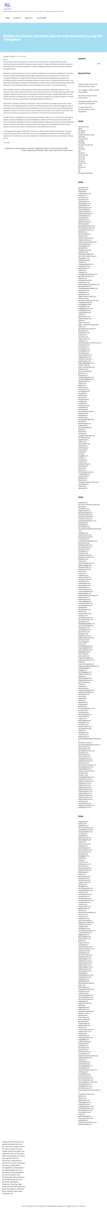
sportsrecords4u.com (85, 955)
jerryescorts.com (84, 640)
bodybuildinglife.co (84, 668)
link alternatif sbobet (15, 1187)
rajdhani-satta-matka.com (87, 296)
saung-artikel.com (84, 585)
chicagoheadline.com (85, 832)
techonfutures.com (84, 1052)
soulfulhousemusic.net (85, 761)
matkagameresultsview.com (87, 274)
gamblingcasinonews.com (86, 226)
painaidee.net (82, 608)
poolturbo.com (83, 387)
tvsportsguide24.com (85, 648)
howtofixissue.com (84, 216)
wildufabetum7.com (84, 807)
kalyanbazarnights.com (86, 254)
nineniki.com (82, 262)
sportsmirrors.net (84, 632)
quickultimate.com (84, 747)
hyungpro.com (83, 616)
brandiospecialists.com (85, 264)
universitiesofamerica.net (86, 228)
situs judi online (83, 139)
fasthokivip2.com (83, 587)
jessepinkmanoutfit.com (86, 557)
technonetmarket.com (85, 999)
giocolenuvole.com (84, 876)
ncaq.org (81, 860)
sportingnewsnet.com (85, 618)
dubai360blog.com (84, 652)
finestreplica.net (83, 987)
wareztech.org (83, 553)
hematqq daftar (18, 1168)
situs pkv (18, 1142)
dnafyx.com (82, 874)
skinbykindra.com (84, 1100)
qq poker (13, 1189)
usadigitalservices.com (85, 309)
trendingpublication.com (86, 777)
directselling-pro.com (85, 1110)
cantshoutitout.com (84, 208)
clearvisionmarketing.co (86, 1011)
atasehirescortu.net (84, 636)
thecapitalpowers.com (85, 767)
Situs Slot (17, 18)
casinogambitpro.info (85, 515)
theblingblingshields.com (86, 624)
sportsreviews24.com (85, 650)
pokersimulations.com (85, 947)
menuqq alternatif (8, 1142)
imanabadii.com (83, 484)
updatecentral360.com (86, 692)
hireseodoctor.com (84, 939)
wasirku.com (82, 383)
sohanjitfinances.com (85, 759)
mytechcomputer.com (85, 1118)
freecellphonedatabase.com (87, 541)
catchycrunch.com (84, 844)
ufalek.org (81, 662)
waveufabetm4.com (85, 971)
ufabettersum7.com (85, 783)
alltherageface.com (84, 1102)
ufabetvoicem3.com (85, 969)
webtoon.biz (82, 612)
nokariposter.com (84, 282)
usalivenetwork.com (84, 535)
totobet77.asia (83, 773)
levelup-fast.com (84, 943)
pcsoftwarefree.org (84, 870)
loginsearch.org (83, 440)
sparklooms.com (83, 763)
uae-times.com (83, 187)
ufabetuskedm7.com (85, 793)
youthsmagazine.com (85, 606)
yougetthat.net (83, 575)
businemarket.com (84, 599)
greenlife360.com (84, 206)
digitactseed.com (84, 908)
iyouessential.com (84, 878)
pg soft (10, 1151)
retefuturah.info (83, 993)
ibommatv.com (83, 198)
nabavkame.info (83, 476)
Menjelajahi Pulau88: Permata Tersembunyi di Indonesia (87, 102)
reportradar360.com (85, 355)
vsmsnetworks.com (84, 194)
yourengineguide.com (85, 1066)
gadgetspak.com (83, 935)
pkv (79, 151)
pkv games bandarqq (85, 173)
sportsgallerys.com (84, 630)
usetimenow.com (84, 290)
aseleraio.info (82, 698)
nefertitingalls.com (84, 848)
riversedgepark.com (85, 840)
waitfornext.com (83, 1009)
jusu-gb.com (82, 507)
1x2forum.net (82, 824)
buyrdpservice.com (84, 569)
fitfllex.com (82, 327)
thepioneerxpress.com (85, 214)
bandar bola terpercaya (86, 135)
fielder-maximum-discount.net (88, 325)
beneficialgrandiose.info (86, 420)
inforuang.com (83, 331)
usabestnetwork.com (85, 555)
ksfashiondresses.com (85, 680)
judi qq (80, 129)
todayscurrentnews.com (86, 771)
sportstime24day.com (85, 620)
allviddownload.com (84, 222)
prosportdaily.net (84, 1023)
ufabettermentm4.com (86, 781)
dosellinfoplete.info (84, 424)
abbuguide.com (83, 886)
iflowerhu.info (82, 480)
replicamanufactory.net (86, 949)
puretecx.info (82, 397)
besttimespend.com (85, 714)
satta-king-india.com (85, 921)
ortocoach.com (83, 735)
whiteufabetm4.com (85, 977)
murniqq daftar (7, 1168)
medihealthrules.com (85, 1058)
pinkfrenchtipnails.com (85, 626)
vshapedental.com (84, 1062)
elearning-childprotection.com (88, 300)
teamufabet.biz (83, 218)
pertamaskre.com (84, 527)
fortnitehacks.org (84, 438)
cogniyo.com (82, 719)
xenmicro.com (83, 862)
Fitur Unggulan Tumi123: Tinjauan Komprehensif (88, 91)
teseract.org (82, 1027)
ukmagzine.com (83, 551)
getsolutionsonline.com (85, 276)
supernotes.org (83, 688)
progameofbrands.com (86, 230)
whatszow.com (83, 892)
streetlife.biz (82, 452)
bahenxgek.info (83, 525)
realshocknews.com (84, 674)
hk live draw (82, 163)
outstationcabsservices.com (87, 1070)
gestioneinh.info (83, 1021)
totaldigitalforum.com (85, 1086)
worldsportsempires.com (86, 690)
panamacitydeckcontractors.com (89, 343)
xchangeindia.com (84, 1074)
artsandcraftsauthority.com (87, 1122)
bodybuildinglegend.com (86, 363)
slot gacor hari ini (18, 1147)
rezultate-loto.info (84, 951)
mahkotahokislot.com (85, 658)
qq (79, 171)
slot (8, 143)
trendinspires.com (84, 351)
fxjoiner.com (82, 1098)
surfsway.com (82, 904)
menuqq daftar (15, 1165)
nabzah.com (82, 270)
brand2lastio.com (84, 307)
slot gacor (17, 1151)
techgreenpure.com (85, 898)
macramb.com (83, 337)
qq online (81, 141)
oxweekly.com (83, 341)
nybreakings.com (84, 1068)
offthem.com (82, 196)
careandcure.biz (83, 716)
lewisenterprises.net (85, 868)
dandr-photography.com (86, 367)
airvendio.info (82, 393)
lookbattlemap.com (84, 567)
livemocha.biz (82, 450)
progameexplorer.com (85, 1106)
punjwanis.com (83, 503)
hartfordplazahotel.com (86, 472)
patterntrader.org (84, 682)
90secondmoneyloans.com (87, 912)
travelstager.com (84, 349)
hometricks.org (83, 725)
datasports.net (83, 634)
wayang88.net (83, 973)
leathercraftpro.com (85, 727)
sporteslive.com (83, 622)
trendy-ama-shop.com (86, 1030)
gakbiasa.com (82, 478)
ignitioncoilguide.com (85, 1116)
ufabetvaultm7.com (84, 965)
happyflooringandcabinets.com (88, 666)
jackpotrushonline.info (85, 537)
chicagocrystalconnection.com (88, 482)
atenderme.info (83, 413)
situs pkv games (18, 1177)
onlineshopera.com (84, 864)
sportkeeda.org (83, 712)
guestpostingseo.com (85, 513)
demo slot (81, 157)
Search (82, 59)
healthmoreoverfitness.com (87, 242)
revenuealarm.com (84, 1112)
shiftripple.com (83, 753)
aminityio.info (82, 401)
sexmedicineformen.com (86, 751)
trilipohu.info (82, 486)
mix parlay (14, 1184)
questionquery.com (84, 361)
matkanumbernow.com (86, 238)
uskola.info (81, 1005)
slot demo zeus (83, 155)
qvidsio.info (81, 430)
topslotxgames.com (84, 244)
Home (7, 18)
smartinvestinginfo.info (85, 995)
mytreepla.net (83, 945)
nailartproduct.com (84, 906)
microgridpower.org (84, 729)
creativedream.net (84, 313)
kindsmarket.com (84, 333)
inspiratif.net (82, 192)
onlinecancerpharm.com (86, 660)
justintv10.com (82, 373)
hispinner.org (82, 278)
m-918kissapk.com (84, 474)
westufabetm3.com (84, 803)
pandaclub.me (83, 466)
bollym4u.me (82, 462)
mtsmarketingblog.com (86, 379)
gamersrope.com (84, 543)
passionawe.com (83, 737)
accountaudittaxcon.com (86, 708)
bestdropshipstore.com (86, 900)
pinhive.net (81, 458)
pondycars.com (83, 1050)
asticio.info (81, 700)
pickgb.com (82, 676)
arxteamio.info (83, 704)
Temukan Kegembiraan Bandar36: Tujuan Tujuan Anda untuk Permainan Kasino (47, 150)
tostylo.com (82, 573)
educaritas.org (83, 854)
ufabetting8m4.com (85, 959)
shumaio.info (82, 432)
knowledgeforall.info (85, 305)
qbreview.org (82, 232)
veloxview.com (83, 801)
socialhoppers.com (84, 311)
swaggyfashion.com (84, 357)
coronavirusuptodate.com (86, 931)
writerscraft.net (83, 298)
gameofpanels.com (84, 286)
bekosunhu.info (83, 418)
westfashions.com (84, 345)
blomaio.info (82, 422)
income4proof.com (84, 852)
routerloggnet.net (84, 246)
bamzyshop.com (83, 1048)
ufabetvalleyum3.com (85, 799)
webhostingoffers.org (85, 890)
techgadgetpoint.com (85, 646)
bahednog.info (83, 523)
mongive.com (82, 272)
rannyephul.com (83, 353)
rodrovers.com (83, 917)
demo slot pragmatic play (11, 1156)
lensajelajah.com (83, 856)
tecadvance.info (83, 399)
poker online (18, 1191)
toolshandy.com (83, 347)
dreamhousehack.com (85, 1078)
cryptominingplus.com (85, 591)
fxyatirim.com (82, 884)
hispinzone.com (83, 252)
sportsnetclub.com (84, 577)
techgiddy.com (83, 533)
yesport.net (82, 571)
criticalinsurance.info (85, 280)
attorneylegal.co (83, 642)
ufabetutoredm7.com (85, 797)
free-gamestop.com (85, 547)
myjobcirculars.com (84, 240)
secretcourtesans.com (85, 828)
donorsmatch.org (84, 444)
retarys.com (82, 561)
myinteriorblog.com (84, 1042)
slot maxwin (13, 1163)
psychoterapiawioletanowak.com (89, 745)
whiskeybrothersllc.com (86, 805)
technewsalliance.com (85, 997)
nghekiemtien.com (84, 381)
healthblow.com (83, 292)
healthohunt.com (84, 991)
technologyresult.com (85, 888)
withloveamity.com (84, 880)
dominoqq (81, 137)
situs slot (5, 1163)
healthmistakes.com (85, 678)
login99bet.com (83, 826)
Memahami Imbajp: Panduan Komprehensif (87, 97)
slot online (81, 133)
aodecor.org (82, 442)
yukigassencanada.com (86, 923)
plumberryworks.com (85, 743)
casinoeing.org (83, 448)
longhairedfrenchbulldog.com (88, 595)
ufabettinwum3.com (85, 787)
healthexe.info (83, 395)
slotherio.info (82, 434)
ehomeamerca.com (84, 894)
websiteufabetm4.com (85, 975)
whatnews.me (82, 1015)
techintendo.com (84, 896)
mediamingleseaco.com (86, 377)
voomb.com (82, 644)
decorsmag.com (83, 224)
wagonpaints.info (83, 1007)
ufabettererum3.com (85, 779)
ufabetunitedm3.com (85, 789)
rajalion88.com (83, 836)
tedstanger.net (83, 1001)
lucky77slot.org (83, 654)
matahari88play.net (84, 601)
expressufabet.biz (84, 210)
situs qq (80, 147)
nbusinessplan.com (84, 204)
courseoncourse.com (85, 519)
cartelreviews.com (84, 902)
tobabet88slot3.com (85, 769)
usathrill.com (82, 1060)
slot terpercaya (83, 127)
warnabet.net (82, 460)
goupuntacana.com (84, 838)
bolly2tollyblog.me (84, 464)
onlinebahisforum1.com (85, 830)
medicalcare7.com (84, 266)
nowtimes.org (82, 446)
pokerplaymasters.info (85, 517)
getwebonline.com (84, 317)
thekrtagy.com (83, 1072)
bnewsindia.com (83, 1044)
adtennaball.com (84, 268)
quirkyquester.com (84, 749)
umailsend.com (83, 559)
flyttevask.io (82, 468)
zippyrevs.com (83, 236)
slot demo (81, 161)
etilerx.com (82, 985)
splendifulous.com (84, 953)
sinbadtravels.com (84, 549)
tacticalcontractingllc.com (87, 765)
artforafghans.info (84, 391)
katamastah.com (84, 694)
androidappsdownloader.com (88, 288)
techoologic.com (83, 1054)
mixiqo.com (82, 731)
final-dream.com (83, 1017)
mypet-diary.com (84, 339)
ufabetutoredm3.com (85, 795)
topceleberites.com (84, 957)
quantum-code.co (84, 1013)
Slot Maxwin (41, 18)
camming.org (82, 834)
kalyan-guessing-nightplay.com (88, 284)
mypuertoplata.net (84, 212)
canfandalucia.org (84, 1064)
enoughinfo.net (83, 456)
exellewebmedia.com (85, 545)
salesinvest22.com (84, 1025)
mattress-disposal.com (86, 664)
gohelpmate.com (84, 294)
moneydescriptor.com (85, 603)
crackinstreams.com (85, 933)
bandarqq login (10, 1170)
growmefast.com (84, 656)
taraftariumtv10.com (85, 359)
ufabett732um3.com (85, 1003)
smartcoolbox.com (84, 757)
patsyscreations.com (85, 850)
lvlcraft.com (82, 910)
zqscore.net (82, 696)
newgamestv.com (84, 628)
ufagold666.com (83, 1040)
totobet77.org (83, 775)
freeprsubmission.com (85, 1038)
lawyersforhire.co (84, 597)
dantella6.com (83, 248)
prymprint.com (83, 710)
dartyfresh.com (83, 866)
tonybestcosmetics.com (86, 1094)
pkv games (82, 131)
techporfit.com (83, 200)
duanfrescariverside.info (86, 983)
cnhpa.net (81, 684)
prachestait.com (83, 389)
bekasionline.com (84, 202)
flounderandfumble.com (86, 989)
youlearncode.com (84, 882)
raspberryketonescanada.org (88, 1056)
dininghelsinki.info (84, 981)
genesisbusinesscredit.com (87, 329)
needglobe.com (83, 733)
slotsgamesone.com (85, 250)
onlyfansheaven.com (85, 319)
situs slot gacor (11, 1149)
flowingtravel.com (84, 260)
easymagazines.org (84, 721)
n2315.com (81, 315)
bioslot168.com (83, 1120)
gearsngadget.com (84, 937)
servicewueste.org (84, 234)
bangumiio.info (83, 416)
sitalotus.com (82, 686)
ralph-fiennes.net (84, 323)
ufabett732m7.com (84, 1032)
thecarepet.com (83, 509)
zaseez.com (82, 842)
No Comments (21, 56)
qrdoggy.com (82, 670)
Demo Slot (29, 18)
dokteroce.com (83, 369)
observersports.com (85, 589)
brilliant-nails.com (84, 365)
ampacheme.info (84, 405)
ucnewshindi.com (84, 539)
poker (80, 165)
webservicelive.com (84, 1124)
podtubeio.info (83, 426)
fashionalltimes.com (84, 1084)
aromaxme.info (83, 409)
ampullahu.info (83, 407)
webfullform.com (84, 220)
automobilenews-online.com (87, 1082)
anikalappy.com (83, 979)
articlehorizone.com (84, 925)
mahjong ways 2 (16, 1161)
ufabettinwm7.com (84, 785)
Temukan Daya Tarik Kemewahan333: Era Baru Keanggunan (86, 109)
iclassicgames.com (84, 583)
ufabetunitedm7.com (85, 791)
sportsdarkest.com (84, 610)
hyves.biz (81, 454)
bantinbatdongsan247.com (87, 521)
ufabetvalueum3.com (85, 963)
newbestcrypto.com (85, 579)
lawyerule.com (83, 375)
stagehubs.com (83, 822)
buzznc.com (82, 1096)
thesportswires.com (84, 614)
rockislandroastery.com (86, 1108)
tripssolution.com (84, 919)
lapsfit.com (82, 941)
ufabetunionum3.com (85, 961)
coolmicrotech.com (84, 1076)
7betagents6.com (84, 929)
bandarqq (81, 143)
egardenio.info (83, 702)
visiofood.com (82, 1034)
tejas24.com (82, 385)
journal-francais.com (85, 371)
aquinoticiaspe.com (84, 593)
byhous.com (82, 470)
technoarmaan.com (85, 1088)
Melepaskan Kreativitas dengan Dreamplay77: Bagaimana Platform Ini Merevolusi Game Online (35, 148)
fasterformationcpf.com (86, 563)
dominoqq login (7, 1177)
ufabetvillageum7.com (85, 967)
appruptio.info (83, 488)
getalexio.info (82, 706)
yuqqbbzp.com (83, 927)
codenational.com (84, 1104)
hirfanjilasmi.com (83, 723)
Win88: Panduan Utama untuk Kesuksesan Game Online (88, 85)
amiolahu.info (82, 403)
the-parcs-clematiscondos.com (89, 505)
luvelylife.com (82, 335)
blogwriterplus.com (84, 511)
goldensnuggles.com (85, 565)
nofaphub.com (83, 846)
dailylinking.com (83, 872)
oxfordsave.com (83, 581)
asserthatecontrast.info (86, 411)
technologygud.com (84, 672)
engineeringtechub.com (86, 638)
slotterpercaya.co (84, 755)
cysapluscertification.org (86, 436)
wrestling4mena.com (85, 303)
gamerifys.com (83, 190)
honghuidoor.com (84, 258)
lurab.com (81, 1114)
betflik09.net (82, 858)
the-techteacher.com (85, 1080)
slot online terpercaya (85, 145)
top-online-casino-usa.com (87, 256)
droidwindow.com (84, 1036)
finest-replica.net (84, 1019)
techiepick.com (83, 1046)
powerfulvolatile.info (85, 428)
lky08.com (81, 321)
